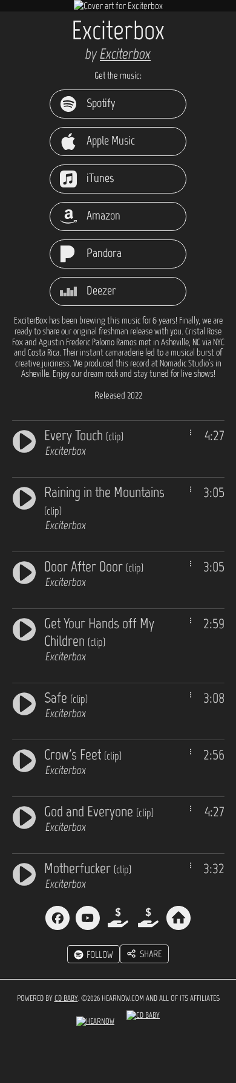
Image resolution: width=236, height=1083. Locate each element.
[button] (144, 954)
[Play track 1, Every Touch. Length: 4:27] (24, 440)
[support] (118, 918)
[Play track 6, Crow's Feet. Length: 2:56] (24, 759)
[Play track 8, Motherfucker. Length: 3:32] (24, 872)
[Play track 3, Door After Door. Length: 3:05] (24, 571)
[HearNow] (95, 1024)
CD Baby (66, 998)
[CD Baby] (143, 1024)
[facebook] (57, 918)
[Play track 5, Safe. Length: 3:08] (24, 702)
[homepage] (178, 918)
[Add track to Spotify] (191, 432)
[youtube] (88, 918)
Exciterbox (125, 53)
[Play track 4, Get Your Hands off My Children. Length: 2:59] (24, 628)
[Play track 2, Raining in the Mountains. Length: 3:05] (24, 496)
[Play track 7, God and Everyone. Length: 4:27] (24, 816)
